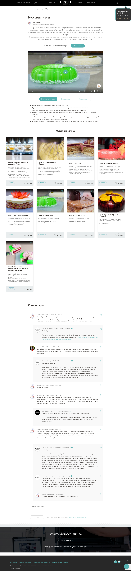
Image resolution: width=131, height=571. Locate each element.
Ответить (36, 517)
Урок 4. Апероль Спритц (108, 163)
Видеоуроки (37, 3)
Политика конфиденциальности (60, 562)
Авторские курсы (40, 9)
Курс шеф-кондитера (24, 3)
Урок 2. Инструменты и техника (47, 164)
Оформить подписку (65, 540)
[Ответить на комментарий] (101, 315)
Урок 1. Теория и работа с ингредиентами (18, 164)
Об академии (13, 562)
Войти (123, 3)
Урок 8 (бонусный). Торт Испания (108, 216)
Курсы (45, 3)
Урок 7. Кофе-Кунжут (77, 215)
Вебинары (52, 3)
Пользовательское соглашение (42, 562)
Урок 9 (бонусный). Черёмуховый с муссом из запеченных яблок (18, 268)
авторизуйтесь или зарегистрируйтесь (76, 517)
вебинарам (83, 547)
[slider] (55, 91)
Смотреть (11, 182)
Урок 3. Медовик (75, 163)
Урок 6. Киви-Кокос (45, 215)
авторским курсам (70, 547)
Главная (30, 9)
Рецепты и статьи (90, 3)
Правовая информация (25, 562)
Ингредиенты (65, 99)
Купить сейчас (77, 46)
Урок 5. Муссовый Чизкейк (18, 215)
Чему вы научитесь (48, 99)
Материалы (83, 99)
